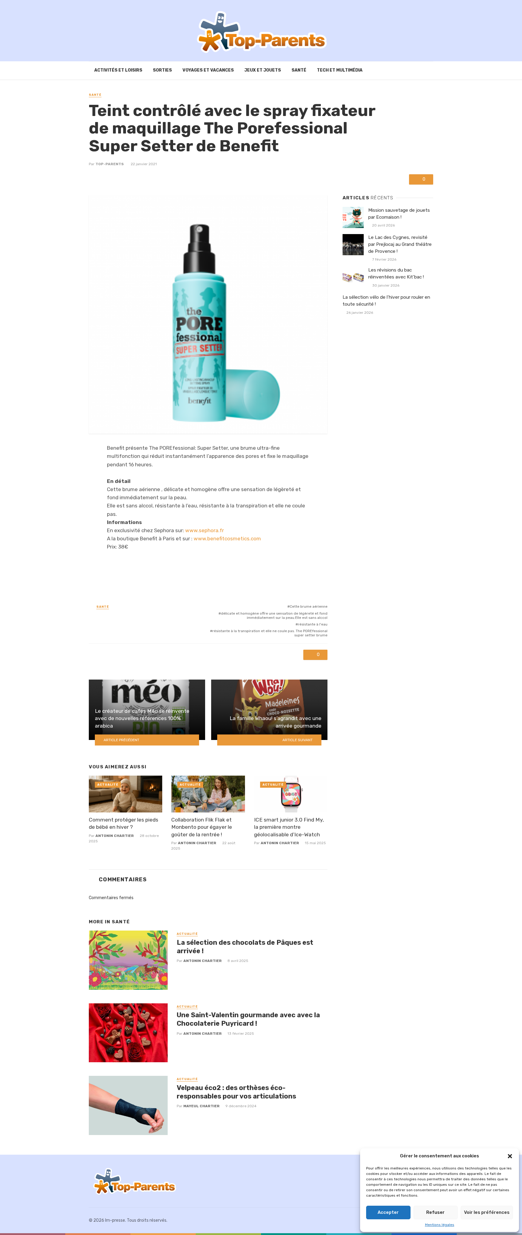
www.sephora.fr (204, 530)
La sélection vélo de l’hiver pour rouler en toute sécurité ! (386, 300)
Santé (299, 70)
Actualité (107, 784)
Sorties (162, 70)
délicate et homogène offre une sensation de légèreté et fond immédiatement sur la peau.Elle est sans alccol (274, 615)
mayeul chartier (201, 1106)
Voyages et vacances (208, 70)
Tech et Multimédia (339, 70)
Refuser (435, 1212)
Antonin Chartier (114, 836)
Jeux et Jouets (262, 70)
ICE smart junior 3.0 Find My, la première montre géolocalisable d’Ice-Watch (289, 827)
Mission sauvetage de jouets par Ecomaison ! (399, 213)
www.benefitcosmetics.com (227, 538)
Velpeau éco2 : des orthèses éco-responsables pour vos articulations (236, 1092)
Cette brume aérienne (308, 606)
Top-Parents (109, 164)
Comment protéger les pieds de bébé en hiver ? (123, 823)
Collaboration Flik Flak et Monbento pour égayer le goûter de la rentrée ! (201, 827)
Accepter (388, 1212)
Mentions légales (439, 1225)
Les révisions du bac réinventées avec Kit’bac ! (396, 273)
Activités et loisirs (118, 70)
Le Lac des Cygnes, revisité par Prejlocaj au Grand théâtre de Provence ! (400, 244)
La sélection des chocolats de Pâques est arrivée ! (245, 947)
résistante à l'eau (312, 624)
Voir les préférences (487, 1212)
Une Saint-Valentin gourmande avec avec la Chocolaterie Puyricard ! (248, 1019)
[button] (510, 1156)
